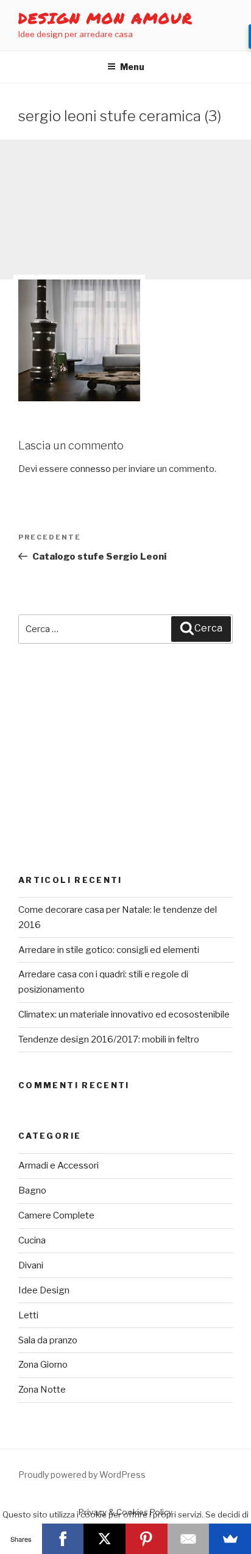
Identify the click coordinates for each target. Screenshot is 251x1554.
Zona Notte (42, 1389)
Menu (132, 67)
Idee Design (43, 1290)
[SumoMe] (230, 1539)
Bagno (32, 1190)
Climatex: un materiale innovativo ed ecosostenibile (124, 1014)
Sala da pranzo (47, 1340)
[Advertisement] (125, 209)
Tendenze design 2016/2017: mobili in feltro (108, 1039)
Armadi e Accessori (58, 1165)
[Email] (189, 1539)
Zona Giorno (43, 1364)
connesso (90, 468)
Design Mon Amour (105, 18)
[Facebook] (63, 1539)
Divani (30, 1265)
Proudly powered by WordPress (82, 1474)
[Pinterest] (146, 1539)
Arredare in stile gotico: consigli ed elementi (108, 949)
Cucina (32, 1240)
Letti (28, 1315)
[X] (104, 1539)
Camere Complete (56, 1215)
